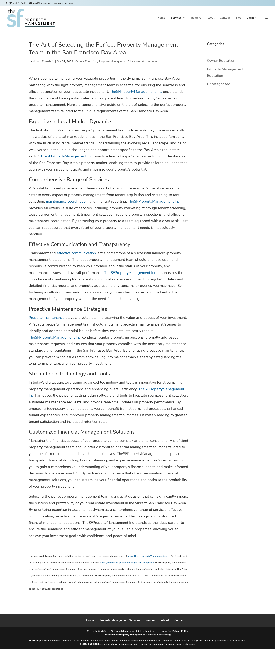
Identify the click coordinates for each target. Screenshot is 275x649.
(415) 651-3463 (17, 3)
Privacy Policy (180, 631)
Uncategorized (219, 84)
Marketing (165, 634)
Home (161, 18)
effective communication (76, 253)
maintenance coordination (67, 201)
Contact (225, 18)
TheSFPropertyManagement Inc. (136, 91)
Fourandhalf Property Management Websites (130, 634)
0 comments (150, 61)
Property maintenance (46, 317)
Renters (196, 18)
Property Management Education (119, 61)
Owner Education (86, 61)
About (210, 18)
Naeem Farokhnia (43, 61)
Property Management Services (119, 620)
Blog (238, 18)
